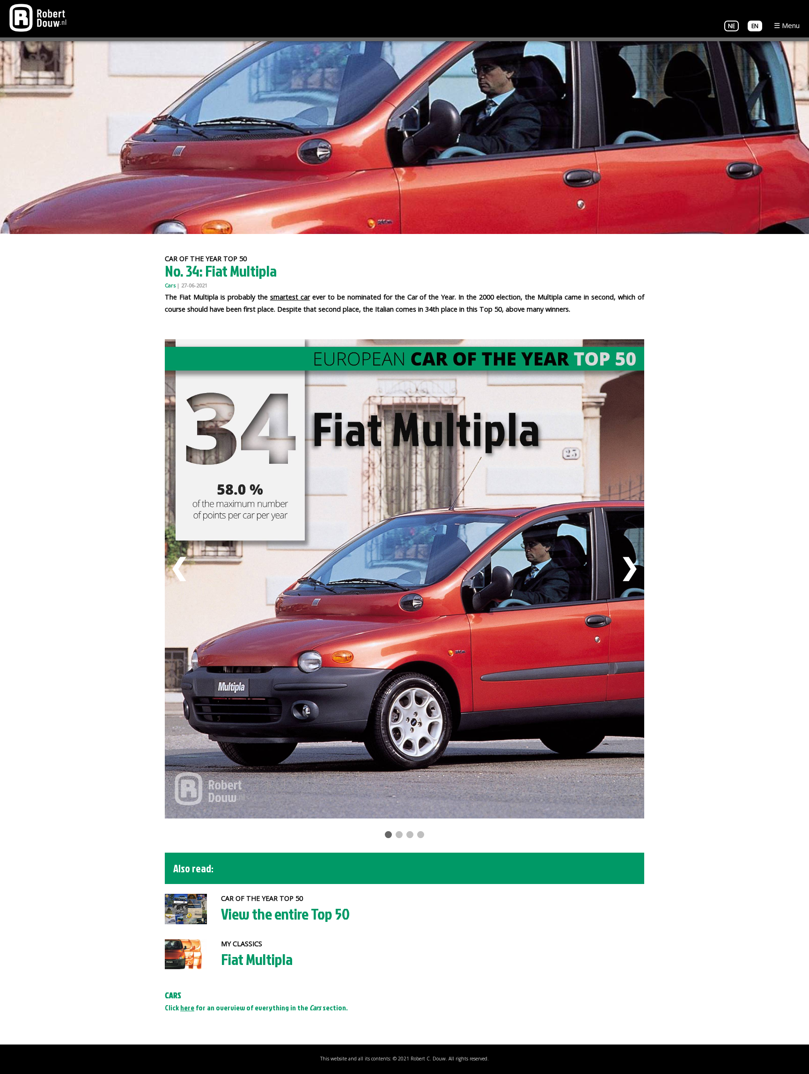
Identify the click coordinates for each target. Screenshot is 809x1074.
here (187, 1007)
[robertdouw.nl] (37, 17)
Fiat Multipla (257, 959)
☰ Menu (787, 25)
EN (754, 26)
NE (731, 26)
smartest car (290, 296)
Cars (170, 285)
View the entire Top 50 (285, 914)
